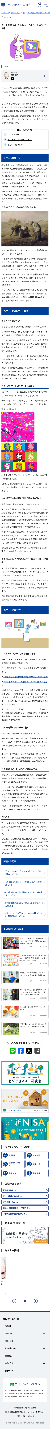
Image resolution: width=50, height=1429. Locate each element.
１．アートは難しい (15, 134)
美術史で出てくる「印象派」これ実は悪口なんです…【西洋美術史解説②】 (23, 915)
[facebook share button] (21, 1051)
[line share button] (13, 1051)
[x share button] (29, 1051)
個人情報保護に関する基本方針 (15, 1412)
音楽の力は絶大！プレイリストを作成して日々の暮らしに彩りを (23, 873)
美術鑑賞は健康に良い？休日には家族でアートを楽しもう (23, 904)
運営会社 (31, 1416)
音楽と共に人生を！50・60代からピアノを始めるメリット (23, 883)
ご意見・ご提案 (20, 1416)
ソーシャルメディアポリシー (36, 1412)
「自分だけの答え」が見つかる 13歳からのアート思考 (25, 676)
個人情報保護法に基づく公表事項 (25, 1408)
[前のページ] (14, 1301)
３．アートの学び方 (16, 144)
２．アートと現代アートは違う (20, 139)
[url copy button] (37, 1051)
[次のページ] (35, 1301)
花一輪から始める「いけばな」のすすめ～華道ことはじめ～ (23, 894)
